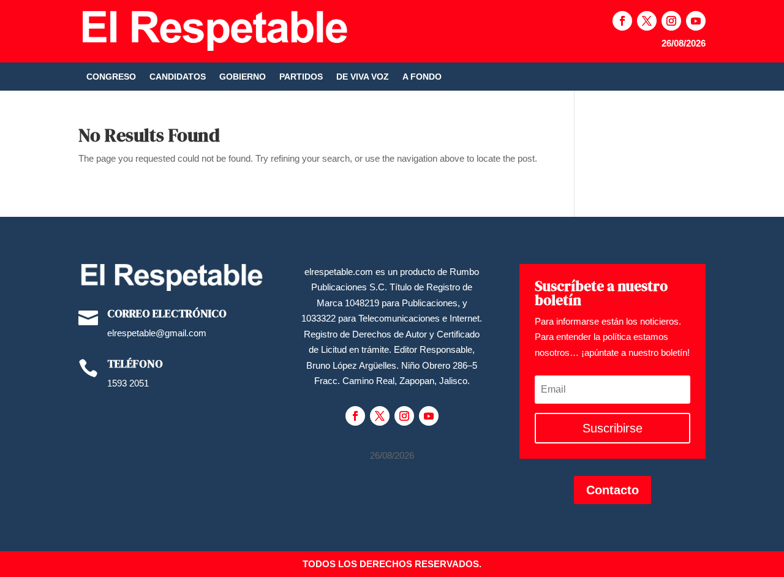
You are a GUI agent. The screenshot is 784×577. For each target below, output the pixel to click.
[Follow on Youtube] (696, 21)
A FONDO (422, 76)
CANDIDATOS (177, 76)
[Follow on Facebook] (622, 21)
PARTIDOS (301, 76)
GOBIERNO (242, 76)
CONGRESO (111, 76)
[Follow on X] (647, 21)
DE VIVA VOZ (362, 76)
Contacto (612, 490)
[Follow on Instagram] (671, 21)
